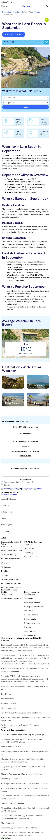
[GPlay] (4, 494)
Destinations (6, 12)
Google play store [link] (30, 552)
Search (25, 107)
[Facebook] (5, 489)
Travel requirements (8, 703)
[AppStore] (12, 494)
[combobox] (25, 473)
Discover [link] (27, 627)
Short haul (5, 531)
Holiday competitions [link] (32, 623)
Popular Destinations (8, 499)
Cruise (3, 518)
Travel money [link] (29, 598)
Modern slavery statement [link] (10, 559)
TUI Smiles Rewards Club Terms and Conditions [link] (11, 589)
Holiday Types (6, 512)
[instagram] (29, 489)
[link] (26, 6)
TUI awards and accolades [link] (11, 583)
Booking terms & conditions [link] (11, 550)
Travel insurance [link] (30, 594)
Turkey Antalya (35, 12)
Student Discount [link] (30, 635)
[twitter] (13, 489)
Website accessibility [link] (8, 555)
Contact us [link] (26, 446)
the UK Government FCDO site (16, 669)
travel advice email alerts (25, 676)
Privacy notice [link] (6, 546)
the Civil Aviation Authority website (18, 833)
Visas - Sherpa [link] (29, 631)
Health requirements (8, 708)
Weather (17, 12)
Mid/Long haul (6, 525)
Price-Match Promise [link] (32, 602)
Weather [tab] (9, 42)
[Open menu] (4, 6)
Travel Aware (6, 694)
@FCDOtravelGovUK (9, 664)
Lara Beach (8, 15)
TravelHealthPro (11, 713)
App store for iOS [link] (30, 557)
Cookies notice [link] (6, 594)
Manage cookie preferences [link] (11, 598)
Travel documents (7, 699)
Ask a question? (26, 479)
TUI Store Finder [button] (25, 433)
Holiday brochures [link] (31, 615)
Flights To (5, 505)
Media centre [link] (6, 567)
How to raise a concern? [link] (10, 579)
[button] (48, 6)
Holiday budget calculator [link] (33, 607)
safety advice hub (13, 718)
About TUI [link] (28, 544)
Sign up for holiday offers (25, 482)
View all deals (14, 34)
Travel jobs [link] (5, 571)
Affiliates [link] (4, 575)
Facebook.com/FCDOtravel (38, 664)
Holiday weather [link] (30, 619)
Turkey (24, 12)
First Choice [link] (28, 611)
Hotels (3, 538)
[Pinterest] (38, 489)
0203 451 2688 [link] (25, 456)
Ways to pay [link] (5, 563)
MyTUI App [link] (29, 548)
